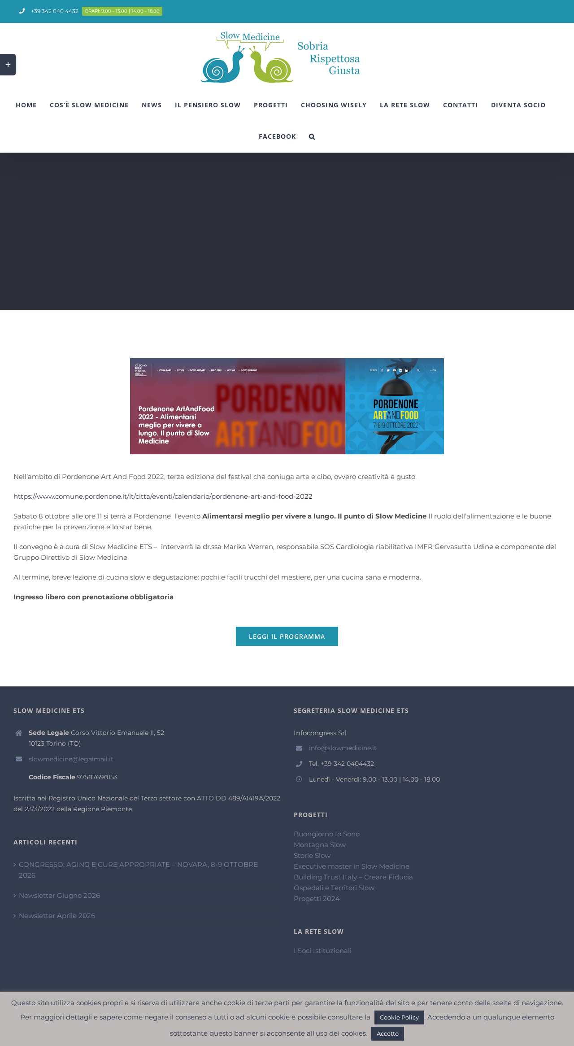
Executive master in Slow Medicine (351, 866)
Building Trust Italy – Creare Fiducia (353, 877)
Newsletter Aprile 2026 (57, 915)
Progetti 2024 (317, 898)
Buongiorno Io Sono (327, 834)
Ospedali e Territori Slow (334, 887)
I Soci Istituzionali (323, 950)
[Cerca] (312, 136)
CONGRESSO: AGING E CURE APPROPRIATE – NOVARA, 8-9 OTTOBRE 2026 (138, 869)
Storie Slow (312, 855)
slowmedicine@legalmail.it (71, 759)
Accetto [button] (388, 1033)
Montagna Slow (320, 844)
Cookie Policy (399, 1017)
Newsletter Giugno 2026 (59, 895)
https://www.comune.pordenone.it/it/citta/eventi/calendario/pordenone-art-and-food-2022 (163, 496)
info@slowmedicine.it (343, 748)
